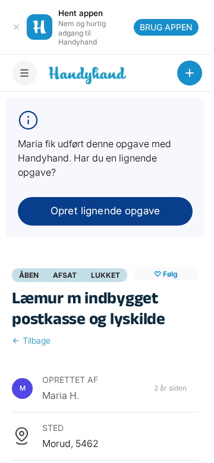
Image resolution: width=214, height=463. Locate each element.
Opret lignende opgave (105, 211)
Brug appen (166, 27)
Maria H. (60, 395)
